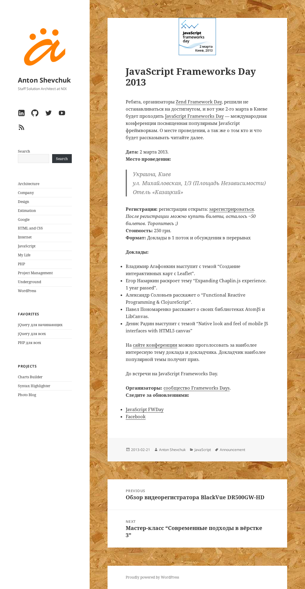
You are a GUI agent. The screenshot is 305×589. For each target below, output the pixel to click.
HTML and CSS (30, 228)
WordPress (27, 290)
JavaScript (26, 246)
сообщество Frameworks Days (197, 388)
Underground (29, 281)
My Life (24, 255)
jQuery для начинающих (40, 324)
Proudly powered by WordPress (152, 577)
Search (24, 151)
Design (23, 201)
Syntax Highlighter (34, 385)
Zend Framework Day (199, 102)
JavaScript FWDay (145, 409)
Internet (25, 237)
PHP (21, 263)
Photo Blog (27, 394)
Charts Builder (30, 376)
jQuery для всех (32, 333)
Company (26, 192)
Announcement (232, 449)
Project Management (35, 272)
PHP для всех (29, 342)
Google (23, 219)
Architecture (28, 183)
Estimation (27, 210)
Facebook (136, 416)
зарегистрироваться (231, 209)
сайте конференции (155, 345)
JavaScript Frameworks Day (194, 116)
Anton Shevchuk (44, 79)
